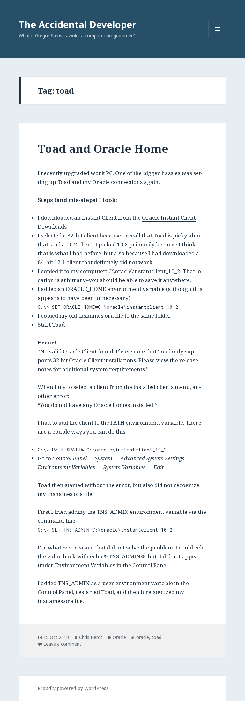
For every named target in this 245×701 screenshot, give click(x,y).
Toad (63, 182)
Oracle (119, 637)
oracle (142, 637)
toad (156, 637)
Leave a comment (62, 644)
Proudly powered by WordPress (73, 688)
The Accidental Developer (77, 24)
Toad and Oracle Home (103, 148)
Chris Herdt (90, 637)
